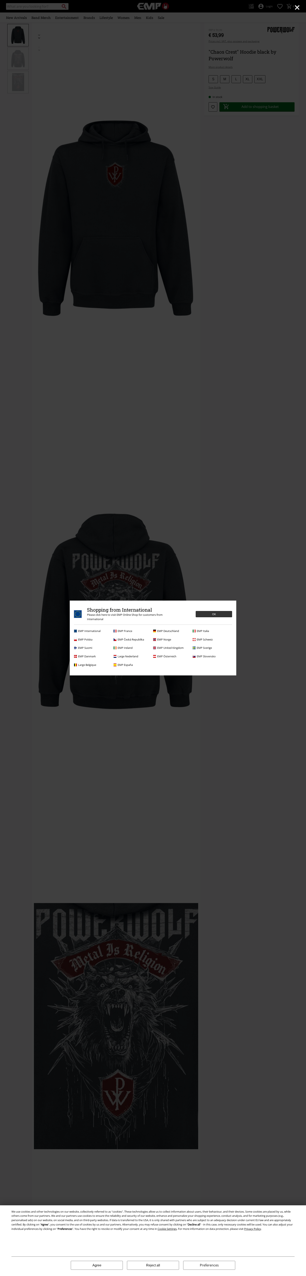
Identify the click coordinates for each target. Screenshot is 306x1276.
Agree (96, 1265)
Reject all (153, 1265)
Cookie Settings (167, 1229)
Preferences (209, 1265)
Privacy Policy (252, 1229)
